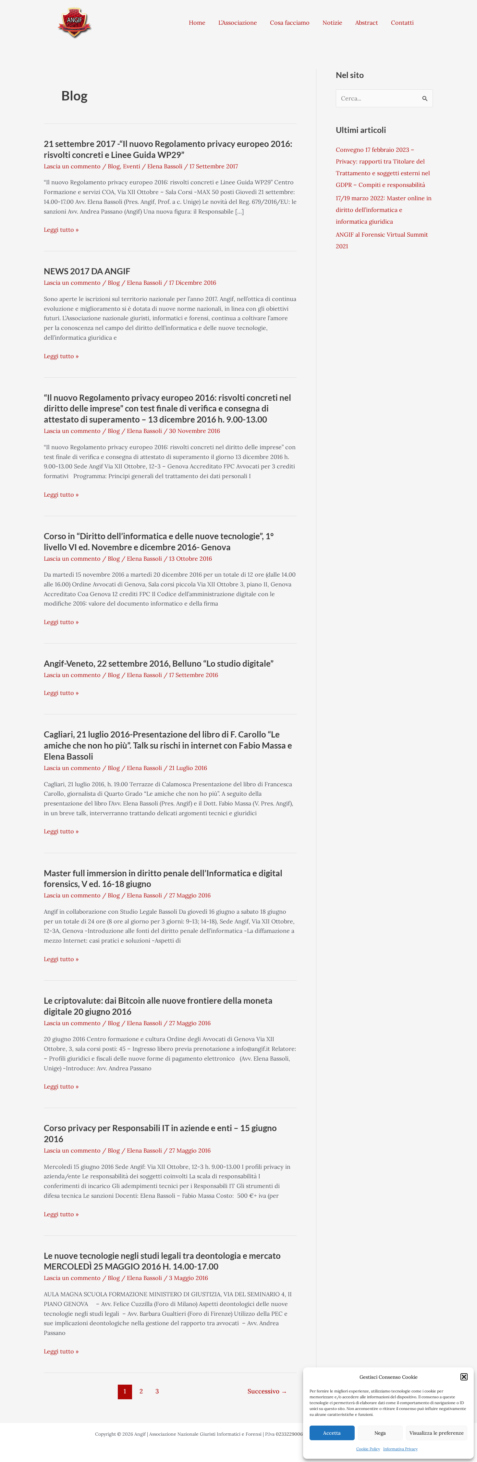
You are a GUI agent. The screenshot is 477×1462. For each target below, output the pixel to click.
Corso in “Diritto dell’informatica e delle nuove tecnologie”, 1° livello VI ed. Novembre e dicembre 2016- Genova (159, 541)
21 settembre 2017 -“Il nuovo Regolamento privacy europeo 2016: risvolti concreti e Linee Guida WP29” (168, 149)
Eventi (131, 166)
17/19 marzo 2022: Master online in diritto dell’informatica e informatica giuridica (384, 209)
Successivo (267, 1391)
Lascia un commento (72, 166)
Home (197, 22)
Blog (114, 166)
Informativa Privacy (400, 1448)
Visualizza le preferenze (437, 1433)
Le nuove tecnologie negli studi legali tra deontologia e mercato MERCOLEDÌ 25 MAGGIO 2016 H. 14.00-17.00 (162, 1261)
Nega (380, 1433)
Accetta (332, 1433)
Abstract (366, 22)
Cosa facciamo (290, 22)
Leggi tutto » (61, 230)
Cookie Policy (368, 1448)
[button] (464, 1377)
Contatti (402, 22)
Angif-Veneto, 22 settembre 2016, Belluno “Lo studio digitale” (159, 663)
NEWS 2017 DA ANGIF (87, 271)
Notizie (332, 22)
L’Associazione (237, 22)
